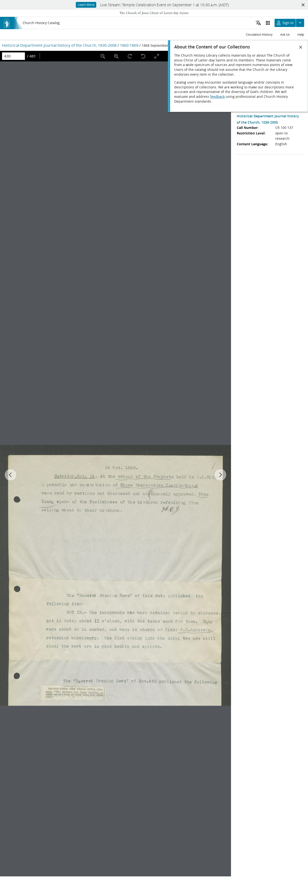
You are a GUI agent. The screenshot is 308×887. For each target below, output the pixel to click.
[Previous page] (11, 475)
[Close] (301, 47)
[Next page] (220, 475)
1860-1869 (129, 45)
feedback (217, 96)
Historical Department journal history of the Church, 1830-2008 (59, 45)
